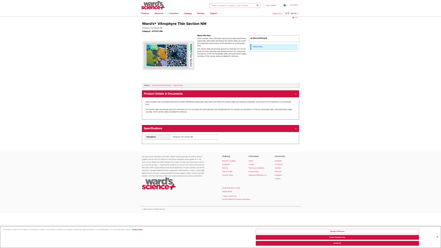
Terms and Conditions (256, 168)
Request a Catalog (228, 161)
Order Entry (277, 14)
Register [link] (274, 5)
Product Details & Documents (163, 93)
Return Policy (258, 46)
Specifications (153, 128)
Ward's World (227, 191)
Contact (251, 164)
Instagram (278, 175)
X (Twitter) (279, 164)
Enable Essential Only (337, 237)
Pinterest (278, 171)
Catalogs (188, 13)
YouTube (278, 168)
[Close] (437, 237)
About (251, 161)
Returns (225, 168)
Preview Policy (227, 175)
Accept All (337, 243)
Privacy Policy (254, 171)
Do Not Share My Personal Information (236, 199)
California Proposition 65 (257, 175)
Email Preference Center (231, 188)
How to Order (227, 171)
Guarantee (226, 164)
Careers (277, 179)
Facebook (278, 161)
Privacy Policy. (137, 229)
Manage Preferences (337, 231)
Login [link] (268, 5)
